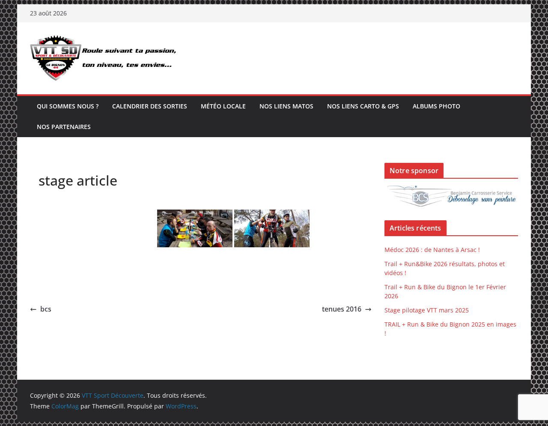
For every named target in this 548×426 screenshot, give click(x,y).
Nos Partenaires (64, 127)
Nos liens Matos (286, 106)
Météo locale (223, 106)
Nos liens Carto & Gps (363, 106)
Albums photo (436, 106)
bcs (45, 309)
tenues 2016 (341, 309)
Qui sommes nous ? (67, 106)
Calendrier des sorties (149, 106)
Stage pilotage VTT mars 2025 (426, 310)
